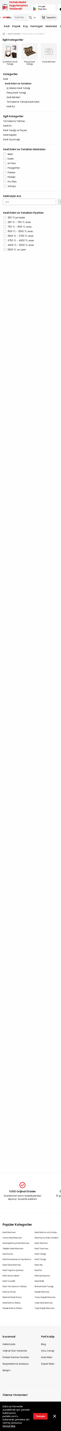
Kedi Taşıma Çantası (13, 1270)
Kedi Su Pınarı (9, 1291)
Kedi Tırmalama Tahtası (15, 1286)
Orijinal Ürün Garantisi (15, 1350)
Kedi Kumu (8, 1253)
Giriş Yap (11, 17)
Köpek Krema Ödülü (12, 1308)
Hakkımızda (9, 1344)
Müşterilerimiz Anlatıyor (16, 1363)
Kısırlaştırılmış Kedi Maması (16, 1243)
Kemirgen (36, 26)
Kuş (25, 26)
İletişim (7, 1370)
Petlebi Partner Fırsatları (16, 1357)
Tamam (40, 1416)
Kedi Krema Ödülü (11, 1302)
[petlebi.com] (4, 33)
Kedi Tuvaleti (9, 1281)
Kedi (7, 26)
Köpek (16, 26)
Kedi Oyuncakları (11, 1275)
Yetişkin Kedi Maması (13, 1248)
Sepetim (51, 17)
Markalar (51, 26)
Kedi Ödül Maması (12, 1264)
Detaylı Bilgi (9, 1426)
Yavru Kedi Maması (12, 1237)
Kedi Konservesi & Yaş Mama (17, 1259)
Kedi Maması (9, 1232)
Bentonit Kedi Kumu (12, 1297)
